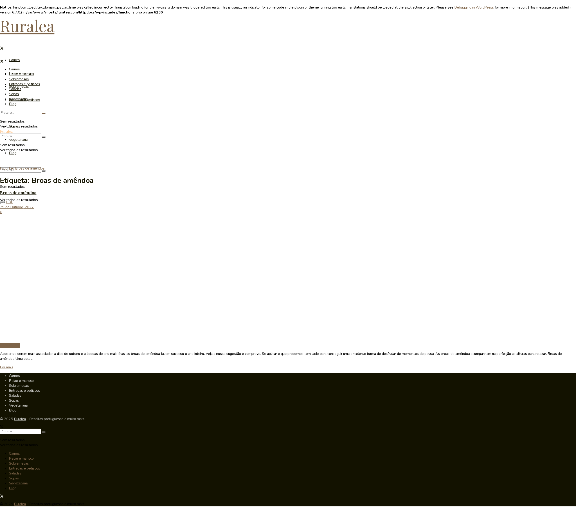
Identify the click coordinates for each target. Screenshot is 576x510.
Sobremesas (19, 79)
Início (4, 168)
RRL (9, 202)
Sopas (14, 94)
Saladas (15, 89)
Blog (12, 152)
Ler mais (6, 367)
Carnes (14, 60)
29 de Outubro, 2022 (17, 207)
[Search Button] (43, 171)
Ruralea (27, 25)
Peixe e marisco (21, 74)
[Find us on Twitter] (2, 48)
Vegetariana (18, 139)
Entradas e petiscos (24, 84)
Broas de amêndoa (30, 168)
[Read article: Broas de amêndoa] (288, 279)
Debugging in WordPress (474, 7)
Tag (11, 168)
